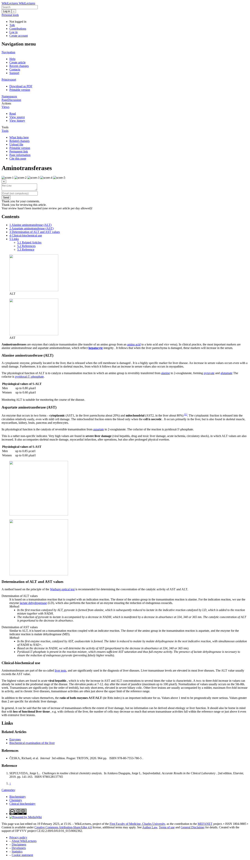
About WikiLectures (24, 841)
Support (14, 73)
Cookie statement (22, 855)
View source (17, 117)
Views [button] (5, 107)
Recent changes (19, 66)
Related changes (19, 141)
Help (12, 59)
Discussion (14, 100)
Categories (8, 790)
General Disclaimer (192, 827)
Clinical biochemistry (22, 803)
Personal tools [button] (10, 15)
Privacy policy (18, 837)
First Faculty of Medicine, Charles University (137, 823)
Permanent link (18, 151)
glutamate (226, 373)
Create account (18, 35)
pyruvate (209, 373)
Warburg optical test (62, 589)
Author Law (149, 827)
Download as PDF (20, 86)
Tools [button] (5, 127)
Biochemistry (17, 796)
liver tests (60, 670)
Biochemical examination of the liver (32, 743)
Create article (17, 62)
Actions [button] (6, 103)
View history (17, 120)
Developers (19, 848)
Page (5, 100)
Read (12, 113)
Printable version (19, 89)
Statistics (17, 851)
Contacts (14, 69)
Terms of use (167, 827)
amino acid (134, 344)
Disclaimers (19, 844)
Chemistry (15, 800)
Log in (6, 11)
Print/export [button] (9, 79)
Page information (19, 155)
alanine (165, 373)
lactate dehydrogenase (33, 603)
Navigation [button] (8, 52)
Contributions (17, 28)
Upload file (16, 144)
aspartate (98, 429)
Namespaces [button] (9, 96)
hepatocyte (95, 348)
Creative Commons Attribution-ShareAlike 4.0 (63, 827)
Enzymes (15, 739)
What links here (19, 137)
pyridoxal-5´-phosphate (29, 376)
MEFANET (205, 823)
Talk (12, 25)
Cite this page (17, 158)
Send (6, 197)
